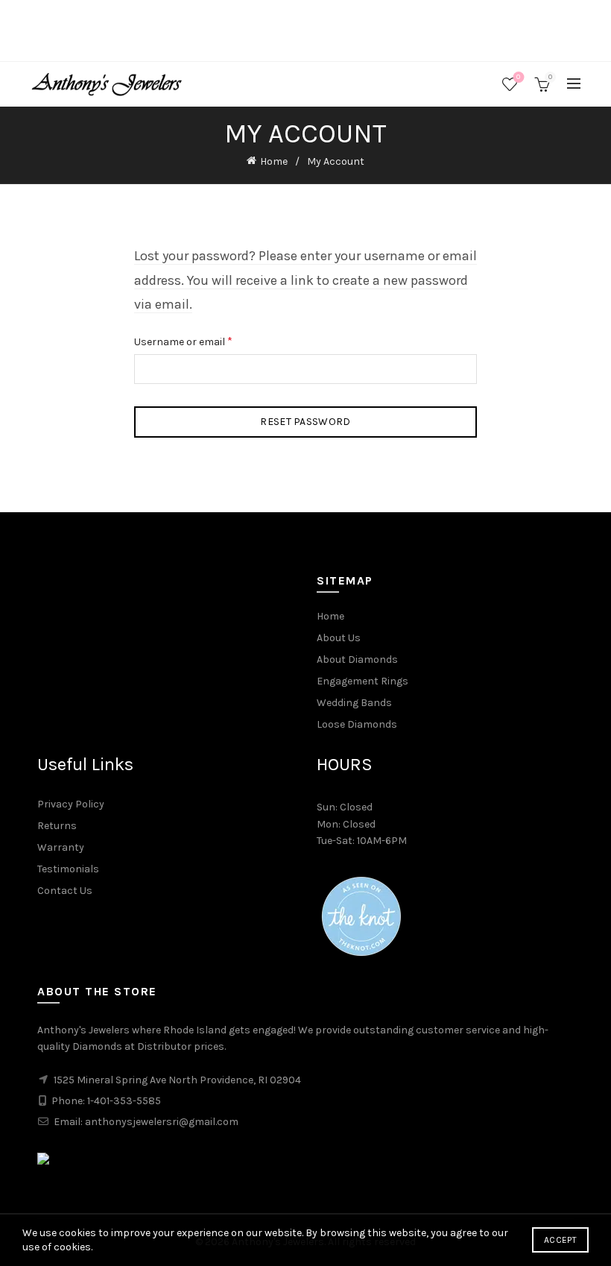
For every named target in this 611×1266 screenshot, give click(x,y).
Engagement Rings (362, 681)
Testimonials (68, 869)
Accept (560, 1240)
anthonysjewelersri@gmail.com (161, 1121)
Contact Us (64, 890)
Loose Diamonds (357, 724)
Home (274, 161)
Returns (57, 825)
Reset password (305, 421)
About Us (339, 638)
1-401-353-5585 (124, 1101)
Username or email (203, 340)
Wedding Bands (354, 702)
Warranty (60, 847)
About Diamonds (357, 659)
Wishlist (518, 77)
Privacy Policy (70, 804)
